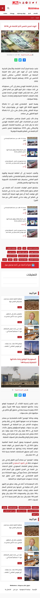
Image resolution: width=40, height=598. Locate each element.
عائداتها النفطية (13, 507)
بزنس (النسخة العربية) (26, 55)
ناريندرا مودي (11, 252)
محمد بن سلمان (21, 511)
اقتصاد (35, 13)
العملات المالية (34, 256)
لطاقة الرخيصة (23, 260)
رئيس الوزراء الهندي (22, 252)
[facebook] (24, 60)
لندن (24, 248)
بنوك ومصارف (21, 13)
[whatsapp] (15, 60)
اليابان (4, 260)
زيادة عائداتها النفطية (24, 507)
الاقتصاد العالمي (11, 248)
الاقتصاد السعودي (33, 511)
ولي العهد (35, 514)
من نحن (15, 589)
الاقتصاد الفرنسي (12, 256)
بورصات (12, 13)
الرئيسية (37, 18)
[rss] (20, 2)
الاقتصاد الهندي (34, 252)
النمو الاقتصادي (23, 256)
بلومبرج (4, 507)
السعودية (35, 507)
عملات (5, 13)
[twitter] (20, 60)
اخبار (29, 13)
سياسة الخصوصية (25, 589)
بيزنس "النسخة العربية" (21, 390)
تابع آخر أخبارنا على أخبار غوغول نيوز (18, 265)
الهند (19, 248)
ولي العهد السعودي (20, 463)
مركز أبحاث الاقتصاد (33, 248)
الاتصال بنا (8, 589)
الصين (10, 260)
